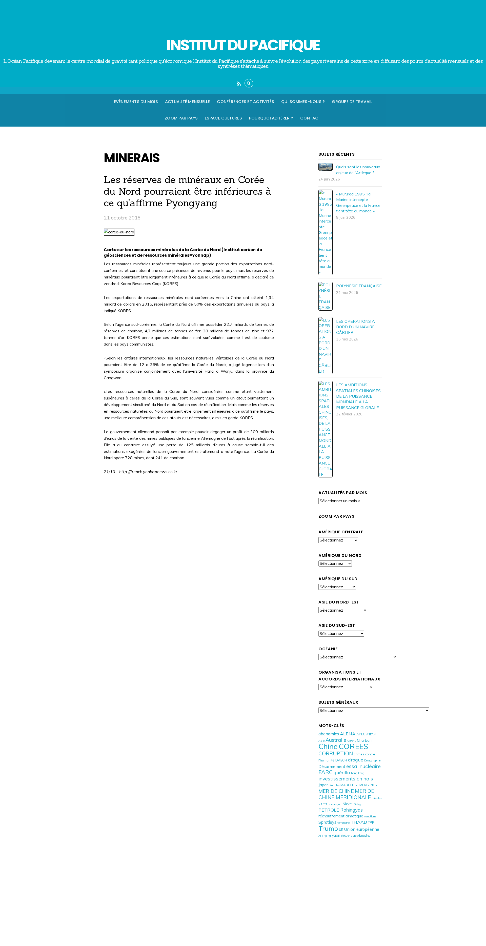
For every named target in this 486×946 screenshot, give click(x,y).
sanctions (370, 816)
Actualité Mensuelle (187, 102)
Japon (323, 784)
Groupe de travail (352, 102)
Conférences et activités (245, 102)
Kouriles (334, 785)
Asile (321, 740)
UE (341, 830)
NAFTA (323, 804)
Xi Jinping (324, 835)
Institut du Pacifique (240, 918)
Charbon (364, 740)
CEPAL (351, 740)
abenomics (328, 733)
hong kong (357, 773)
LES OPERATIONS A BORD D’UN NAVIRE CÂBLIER (355, 327)
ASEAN (371, 734)
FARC (325, 772)
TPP (371, 822)
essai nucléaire (363, 766)
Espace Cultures (223, 118)
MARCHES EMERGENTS (358, 785)
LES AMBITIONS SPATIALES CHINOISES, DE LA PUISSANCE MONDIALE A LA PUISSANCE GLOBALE (358, 396)
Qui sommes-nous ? (303, 102)
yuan (336, 835)
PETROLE (328, 810)
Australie (336, 740)
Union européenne (361, 829)
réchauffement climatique (340, 816)
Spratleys (327, 822)
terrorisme (343, 822)
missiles (376, 798)
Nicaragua (335, 804)
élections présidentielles (355, 835)
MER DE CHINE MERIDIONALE (346, 794)
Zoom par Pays (181, 118)
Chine (328, 746)
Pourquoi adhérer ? (271, 118)
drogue (355, 759)
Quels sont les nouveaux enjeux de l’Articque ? (358, 169)
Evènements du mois (136, 102)
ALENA (347, 733)
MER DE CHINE (336, 791)
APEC (360, 734)
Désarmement (331, 766)
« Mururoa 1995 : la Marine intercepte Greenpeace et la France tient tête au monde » (358, 202)
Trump (328, 828)
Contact (310, 118)
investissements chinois (345, 778)
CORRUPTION (335, 753)
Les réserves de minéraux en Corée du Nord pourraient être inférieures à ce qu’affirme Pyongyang (187, 191)
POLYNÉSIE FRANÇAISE (359, 285)
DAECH (341, 760)
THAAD (359, 822)
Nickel (347, 803)
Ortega (358, 804)
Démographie (372, 760)
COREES (353, 746)
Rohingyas (351, 810)
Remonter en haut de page (243, 897)
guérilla (342, 772)
